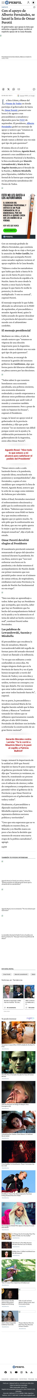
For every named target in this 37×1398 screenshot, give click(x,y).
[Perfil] (18, 1368)
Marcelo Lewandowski (21, 974)
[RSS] (26, 1372)
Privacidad (31, 1379)
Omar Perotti (6, 974)
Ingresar (28, 2)
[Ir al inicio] (13, 2)
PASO (22, 120)
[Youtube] (16, 1372)
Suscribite (10, 230)
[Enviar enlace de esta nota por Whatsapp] (13, 89)
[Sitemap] (31, 1372)
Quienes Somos (14, 1379)
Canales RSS (5, 1379)
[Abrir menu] (3, 2)
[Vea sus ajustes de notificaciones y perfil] (33, 2)
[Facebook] (6, 1372)
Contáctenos (23, 1379)
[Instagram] (21, 1372)
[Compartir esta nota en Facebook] (3, 89)
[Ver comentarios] (33, 8)
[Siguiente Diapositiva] (34, 996)
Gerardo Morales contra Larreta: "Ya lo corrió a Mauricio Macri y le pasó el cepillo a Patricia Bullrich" (18, 745)
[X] (11, 1372)
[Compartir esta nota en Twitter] (8, 89)
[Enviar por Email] (19, 89)
